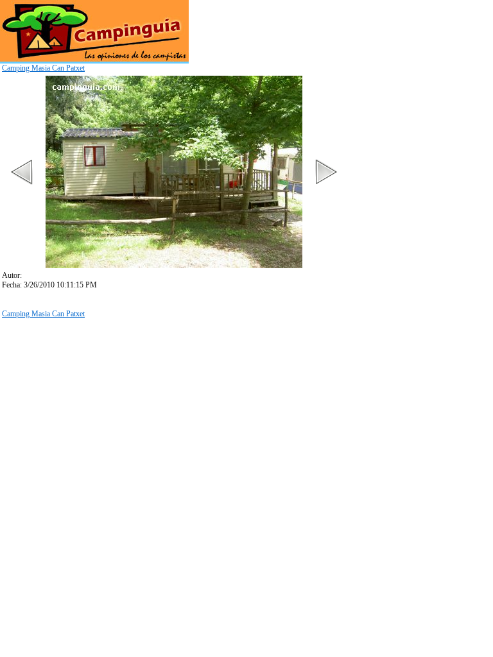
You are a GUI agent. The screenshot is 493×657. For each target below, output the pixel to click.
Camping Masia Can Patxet (43, 68)
